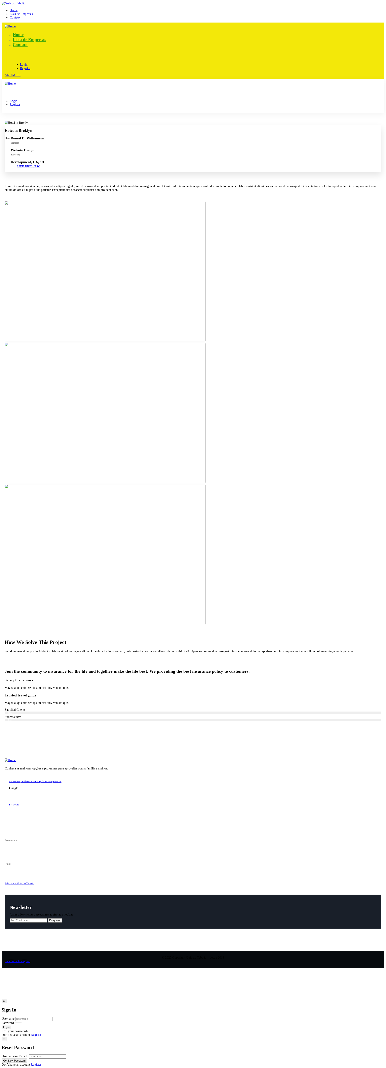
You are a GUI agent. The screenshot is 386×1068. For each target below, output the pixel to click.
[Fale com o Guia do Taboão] (7, 877)
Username (8, 1018)
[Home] (10, 26)
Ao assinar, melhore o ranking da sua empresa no (35, 781)
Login (24, 64)
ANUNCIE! (13, 75)
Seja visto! (15, 804)
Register (36, 1034)
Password (8, 1023)
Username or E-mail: (15, 1056)
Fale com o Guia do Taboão (19, 883)
